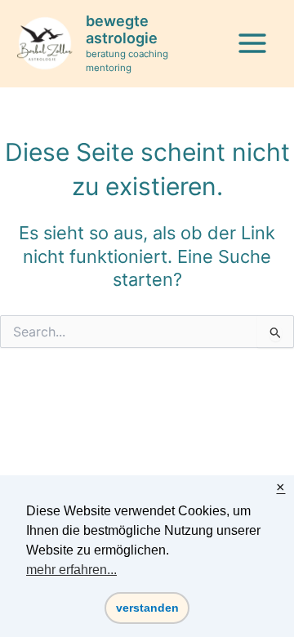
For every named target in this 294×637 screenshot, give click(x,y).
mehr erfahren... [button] (71, 570)
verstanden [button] (147, 607)
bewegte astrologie (122, 29)
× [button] (280, 488)
